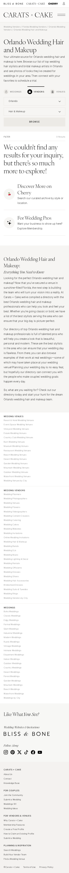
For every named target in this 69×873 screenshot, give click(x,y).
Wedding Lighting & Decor (16, 559)
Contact (7, 779)
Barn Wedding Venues (14, 442)
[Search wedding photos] (53, 4)
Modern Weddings (12, 637)
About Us (8, 774)
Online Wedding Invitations (16, 537)
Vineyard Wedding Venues (16, 429)
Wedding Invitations (13, 533)
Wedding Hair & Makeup (15, 542)
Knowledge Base (12, 783)
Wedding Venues (12, 503)
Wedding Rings (11, 593)
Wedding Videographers (15, 512)
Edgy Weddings (11, 620)
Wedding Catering (12, 520)
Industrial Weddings (13, 633)
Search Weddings (12, 850)
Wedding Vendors (12, 27)
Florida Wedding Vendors (34, 27)
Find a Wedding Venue (14, 859)
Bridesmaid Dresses (13, 585)
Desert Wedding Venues (15, 459)
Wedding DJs (10, 550)
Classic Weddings (12, 616)
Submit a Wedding (12, 799)
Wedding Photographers (15, 498)
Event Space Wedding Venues (18, 424)
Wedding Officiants (13, 568)
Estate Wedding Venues (15, 433)
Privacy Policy (46, 867)
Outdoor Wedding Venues (16, 472)
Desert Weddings (12, 672)
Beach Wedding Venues (15, 455)
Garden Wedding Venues (15, 463)
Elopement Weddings (14, 655)
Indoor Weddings (12, 659)
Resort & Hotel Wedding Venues (19, 420)
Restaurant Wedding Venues (17, 450)
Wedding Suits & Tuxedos (16, 589)
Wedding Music (11, 555)
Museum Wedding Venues (16, 446)
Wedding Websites (12, 529)
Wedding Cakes (11, 524)
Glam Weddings (11, 629)
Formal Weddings (12, 624)
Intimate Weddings (12, 650)
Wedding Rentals (12, 563)
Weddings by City (12, 698)
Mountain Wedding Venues (16, 468)
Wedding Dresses (12, 572)
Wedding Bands (11, 546)
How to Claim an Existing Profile (19, 834)
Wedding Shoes (11, 576)
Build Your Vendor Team (15, 854)
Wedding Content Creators (16, 516)
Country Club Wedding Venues (18, 437)
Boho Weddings (11, 611)
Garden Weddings (12, 681)
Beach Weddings (12, 689)
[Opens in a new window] (13, 4)
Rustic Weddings (12, 642)
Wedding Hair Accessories (16, 581)
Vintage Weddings (12, 646)
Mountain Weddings (13, 685)
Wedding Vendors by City (16, 598)
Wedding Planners (12, 494)
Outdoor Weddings (13, 663)
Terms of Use (29, 867)
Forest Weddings (12, 676)
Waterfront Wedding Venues (17, 476)
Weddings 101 (10, 804)
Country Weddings (13, 667)
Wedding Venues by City (15, 481)
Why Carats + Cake (13, 820)
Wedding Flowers (12, 507)
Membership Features (14, 825)
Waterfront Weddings (14, 693)
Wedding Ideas (11, 808)
